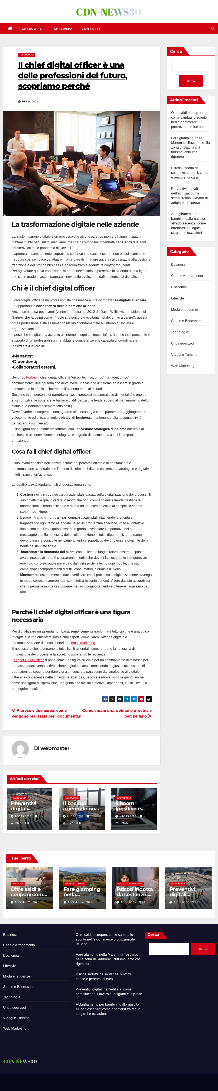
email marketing (83, 643)
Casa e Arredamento (187, 276)
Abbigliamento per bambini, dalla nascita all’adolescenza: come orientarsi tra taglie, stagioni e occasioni (188, 223)
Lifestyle (177, 298)
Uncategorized (182, 343)
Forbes (31, 377)
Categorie (32, 29)
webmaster (54, 748)
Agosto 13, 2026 (186, 902)
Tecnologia (26, 55)
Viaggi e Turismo (184, 354)
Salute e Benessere (186, 321)
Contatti (90, 29)
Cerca (176, 51)
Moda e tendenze (184, 309)
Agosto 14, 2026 (80, 902)
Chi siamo (63, 29)
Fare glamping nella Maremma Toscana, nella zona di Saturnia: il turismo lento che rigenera (190, 147)
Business (178, 264)
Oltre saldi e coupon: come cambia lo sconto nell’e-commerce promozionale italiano (105, 939)
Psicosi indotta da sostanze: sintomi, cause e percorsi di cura (190, 172)
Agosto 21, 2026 (27, 902)
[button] (213, 28)
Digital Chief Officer (29, 660)
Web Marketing (183, 366)
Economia (179, 287)
